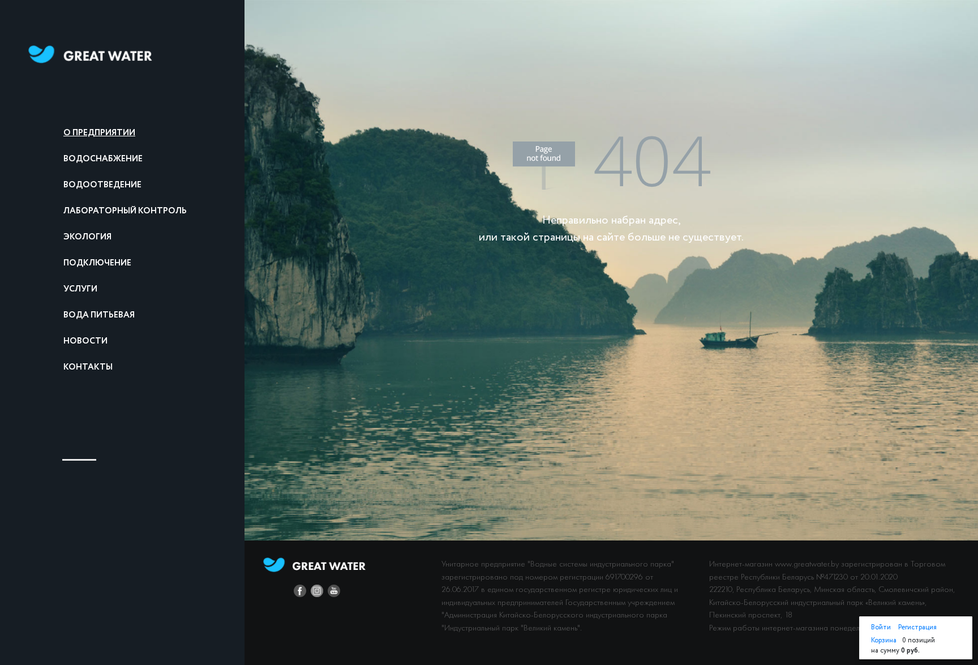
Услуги (80, 289)
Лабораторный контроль (125, 211)
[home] (90, 54)
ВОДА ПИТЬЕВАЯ (99, 315)
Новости (85, 341)
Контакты (88, 367)
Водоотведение (102, 185)
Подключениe (97, 263)
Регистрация (917, 627)
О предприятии (99, 133)
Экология (87, 237)
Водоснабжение (103, 159)
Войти (882, 627)
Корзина (883, 640)
